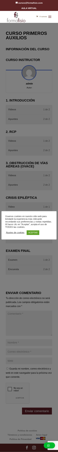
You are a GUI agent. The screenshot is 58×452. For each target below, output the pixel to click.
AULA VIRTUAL (29, 8)
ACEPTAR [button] (32, 233)
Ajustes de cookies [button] (15, 232)
